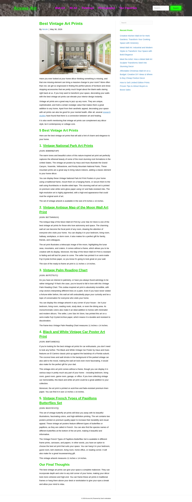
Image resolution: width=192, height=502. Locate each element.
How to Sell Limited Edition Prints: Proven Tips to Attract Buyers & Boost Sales (135, 86)
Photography (106, 7)
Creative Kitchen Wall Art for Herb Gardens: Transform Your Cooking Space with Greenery (135, 39)
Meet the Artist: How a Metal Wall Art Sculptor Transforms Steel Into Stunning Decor (136, 63)
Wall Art (60, 7)
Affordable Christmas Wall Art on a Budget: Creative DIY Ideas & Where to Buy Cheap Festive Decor (136, 74)
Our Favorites (128, 7)
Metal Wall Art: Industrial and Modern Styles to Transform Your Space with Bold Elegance (136, 51)
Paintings (88, 7)
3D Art (73, 7)
